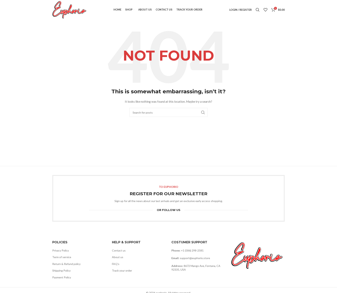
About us (117, 257)
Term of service (61, 257)
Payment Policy (61, 277)
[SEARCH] (203, 112)
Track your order (122, 270)
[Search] (258, 10)
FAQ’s (115, 264)
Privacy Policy (60, 250)
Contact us (119, 250)
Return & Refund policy (66, 264)
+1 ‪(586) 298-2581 (192, 250)
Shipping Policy (61, 270)
